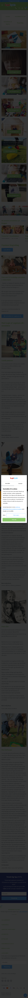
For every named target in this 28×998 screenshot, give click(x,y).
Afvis (4, 515)
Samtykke (7, 483)
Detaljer (20, 483)
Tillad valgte (16, 515)
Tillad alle (14, 519)
